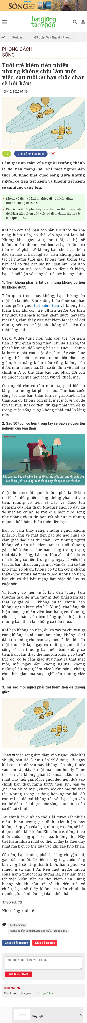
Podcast (18, 37)
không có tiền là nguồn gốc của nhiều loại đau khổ (38, 930)
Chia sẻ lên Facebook (31, 153)
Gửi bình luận (18, 974)
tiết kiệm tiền (46, 305)
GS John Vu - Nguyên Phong (52, 37)
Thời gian (25, 993)
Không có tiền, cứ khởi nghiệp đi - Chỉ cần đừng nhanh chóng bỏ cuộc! (39, 201)
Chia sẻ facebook (16, 943)
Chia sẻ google (44, 943)
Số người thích (46, 993)
